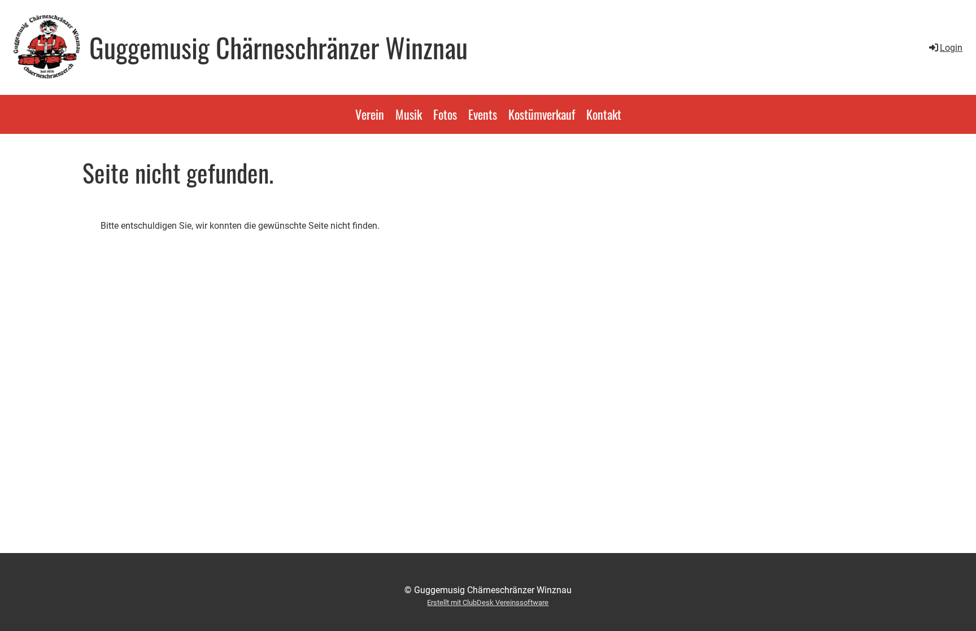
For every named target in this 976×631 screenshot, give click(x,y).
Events (482, 114)
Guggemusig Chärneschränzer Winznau (278, 47)
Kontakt (603, 114)
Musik (408, 114)
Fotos (445, 114)
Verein (369, 114)
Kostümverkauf (541, 114)
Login (951, 47)
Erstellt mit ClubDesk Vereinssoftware (487, 602)
